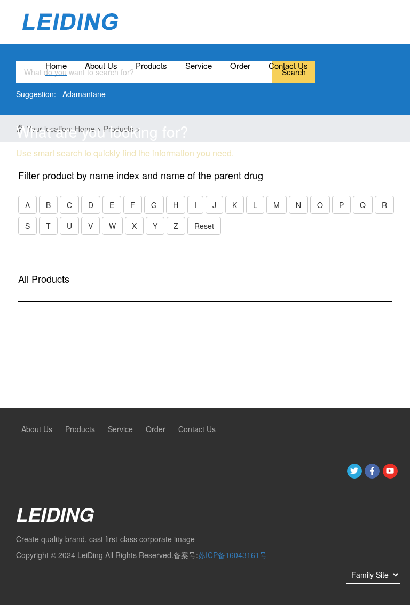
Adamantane (84, 94)
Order (240, 65)
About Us (101, 65)
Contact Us (288, 65)
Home (56, 65)
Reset (204, 225)
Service (198, 65)
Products (151, 65)
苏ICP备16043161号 (232, 555)
